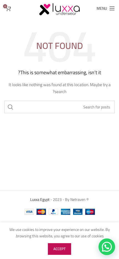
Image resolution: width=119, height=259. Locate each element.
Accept (59, 248)
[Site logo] (59, 8)
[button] (107, 246)
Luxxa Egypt (40, 199)
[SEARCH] (10, 107)
